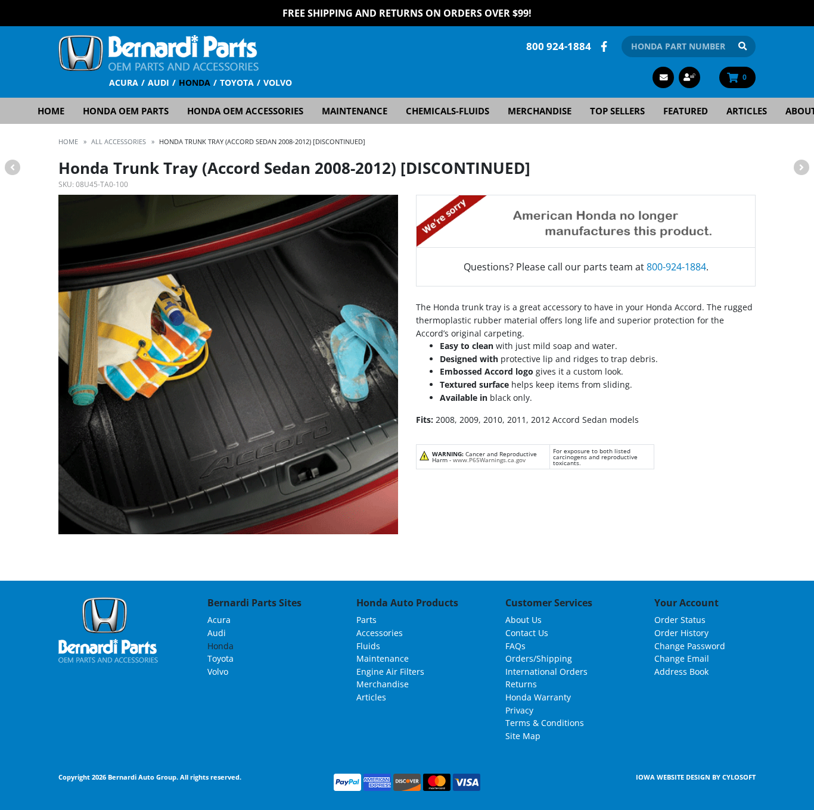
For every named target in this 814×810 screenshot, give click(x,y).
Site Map (522, 736)
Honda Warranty (538, 697)
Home (51, 111)
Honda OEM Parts (126, 111)
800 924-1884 (558, 46)
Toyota (237, 82)
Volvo (277, 82)
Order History (681, 632)
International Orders (546, 671)
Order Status (680, 619)
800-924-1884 (676, 266)
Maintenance (354, 111)
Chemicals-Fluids (447, 111)
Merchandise (539, 111)
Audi (158, 82)
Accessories (379, 632)
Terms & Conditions (544, 722)
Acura (123, 82)
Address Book (681, 671)
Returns (521, 684)
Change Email (681, 658)
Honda (194, 82)
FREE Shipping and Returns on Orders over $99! (407, 13)
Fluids (368, 646)
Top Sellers (617, 111)
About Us (523, 619)
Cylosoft (739, 776)
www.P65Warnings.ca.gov (489, 460)
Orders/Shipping (538, 658)
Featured (685, 111)
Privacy (519, 710)
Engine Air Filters (390, 671)
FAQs (515, 646)
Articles (746, 111)
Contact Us (526, 632)
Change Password (689, 646)
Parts (366, 619)
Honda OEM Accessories (245, 111)
